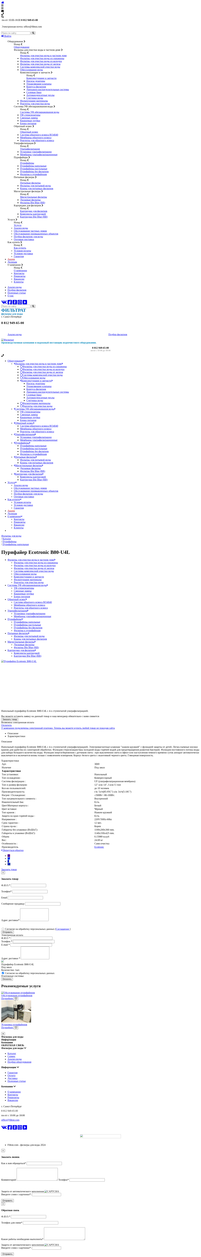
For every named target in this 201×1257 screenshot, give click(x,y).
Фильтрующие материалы (34, 100)
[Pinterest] (9, 855)
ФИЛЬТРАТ (10, 1132)
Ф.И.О (5, 938)
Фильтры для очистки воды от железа (40, 64)
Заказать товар (10, 719)
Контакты (19, 273)
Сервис (11, 1056)
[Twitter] (9, 858)
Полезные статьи (17, 292)
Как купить (20, 248)
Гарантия (19, 256)
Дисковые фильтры (30, 199)
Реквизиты (19, 276)
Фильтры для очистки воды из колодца (41, 61)
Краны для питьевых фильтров (36, 188)
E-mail (5, 944)
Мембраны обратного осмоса (35, 137)
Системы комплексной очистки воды (40, 67)
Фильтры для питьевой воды (35, 185)
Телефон (6, 941)
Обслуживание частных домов (30, 231)
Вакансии (19, 279)
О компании (20, 270)
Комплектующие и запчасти (41, 78)
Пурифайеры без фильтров (34, 171)
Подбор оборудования (19, 1062)
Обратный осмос (29, 132)
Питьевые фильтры (30, 182)
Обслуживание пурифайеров (16, 995)
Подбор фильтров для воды (28, 236)
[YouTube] (25, 303)
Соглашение (63, 929)
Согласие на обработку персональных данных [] (37, 929)
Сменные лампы (29, 117)
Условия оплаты (22, 250)
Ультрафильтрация (30, 149)
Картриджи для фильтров (33, 211)
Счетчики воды (34, 98)
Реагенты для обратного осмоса (37, 140)
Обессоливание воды (31, 69)
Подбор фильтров (17, 290)
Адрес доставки (10, 958)
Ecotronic (99, 847)
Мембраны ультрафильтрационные (38, 154)
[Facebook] (10, 303)
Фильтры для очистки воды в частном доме (43, 55)
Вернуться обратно (13, 850)
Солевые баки (33, 92)
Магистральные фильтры (33, 197)
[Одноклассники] (15, 303)
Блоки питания (28, 123)
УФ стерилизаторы (30, 115)
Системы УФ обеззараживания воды (39, 112)
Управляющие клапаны (39, 83)
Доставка (12, 1078)
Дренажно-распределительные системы (47, 89)
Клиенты (19, 281)
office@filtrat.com (10, 1120)
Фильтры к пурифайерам (33, 174)
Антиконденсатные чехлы (40, 95)
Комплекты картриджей (33, 214)
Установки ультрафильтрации (36, 151)
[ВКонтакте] (4, 303)
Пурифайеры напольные (33, 166)
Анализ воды (21, 228)
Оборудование (21, 47)
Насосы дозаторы (35, 81)
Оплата (11, 1075)
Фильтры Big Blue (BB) (32, 202)
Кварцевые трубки (30, 120)
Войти (7, 36)
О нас (11, 295)
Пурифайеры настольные (33, 168)
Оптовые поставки (24, 239)
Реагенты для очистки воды (35, 103)
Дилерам (12, 262)
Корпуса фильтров (36, 86)
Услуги (17, 225)
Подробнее (7, 998)
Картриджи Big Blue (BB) (34, 216)
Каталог (12, 1053)
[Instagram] (20, 303)
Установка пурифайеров (14, 1024)
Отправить (8, 932)
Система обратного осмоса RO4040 (39, 134)
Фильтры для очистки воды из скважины (42, 58)
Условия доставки (23, 253)
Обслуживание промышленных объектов (36, 233)
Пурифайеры (27, 163)
